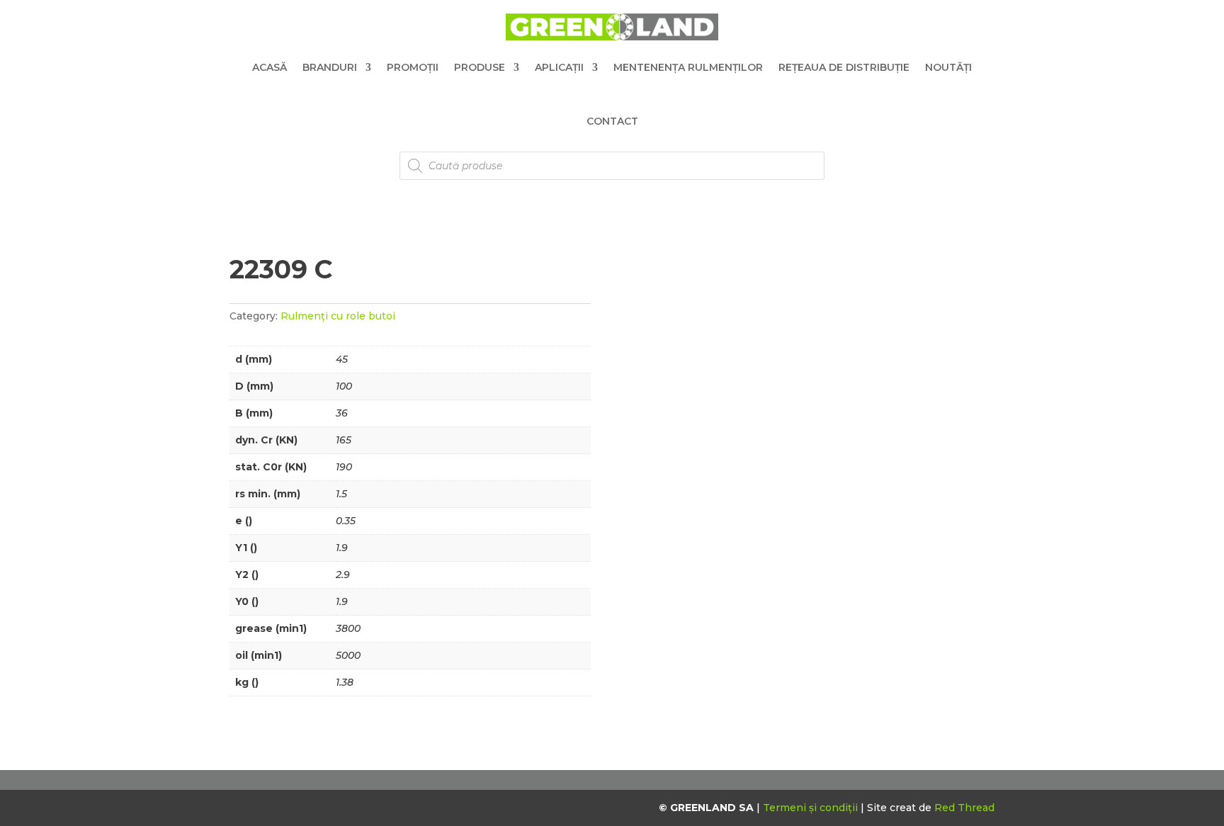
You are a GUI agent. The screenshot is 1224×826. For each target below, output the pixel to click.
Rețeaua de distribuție (844, 67)
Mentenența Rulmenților (688, 67)
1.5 (341, 493)
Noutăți (948, 67)
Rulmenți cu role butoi (337, 316)
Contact (612, 121)
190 (344, 466)
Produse (479, 67)
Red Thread (964, 807)
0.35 (346, 520)
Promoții (412, 67)
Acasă (269, 67)
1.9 (342, 547)
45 (342, 359)
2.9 (343, 574)
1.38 (344, 682)
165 (343, 440)
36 (342, 413)
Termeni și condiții (812, 807)
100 (344, 386)
